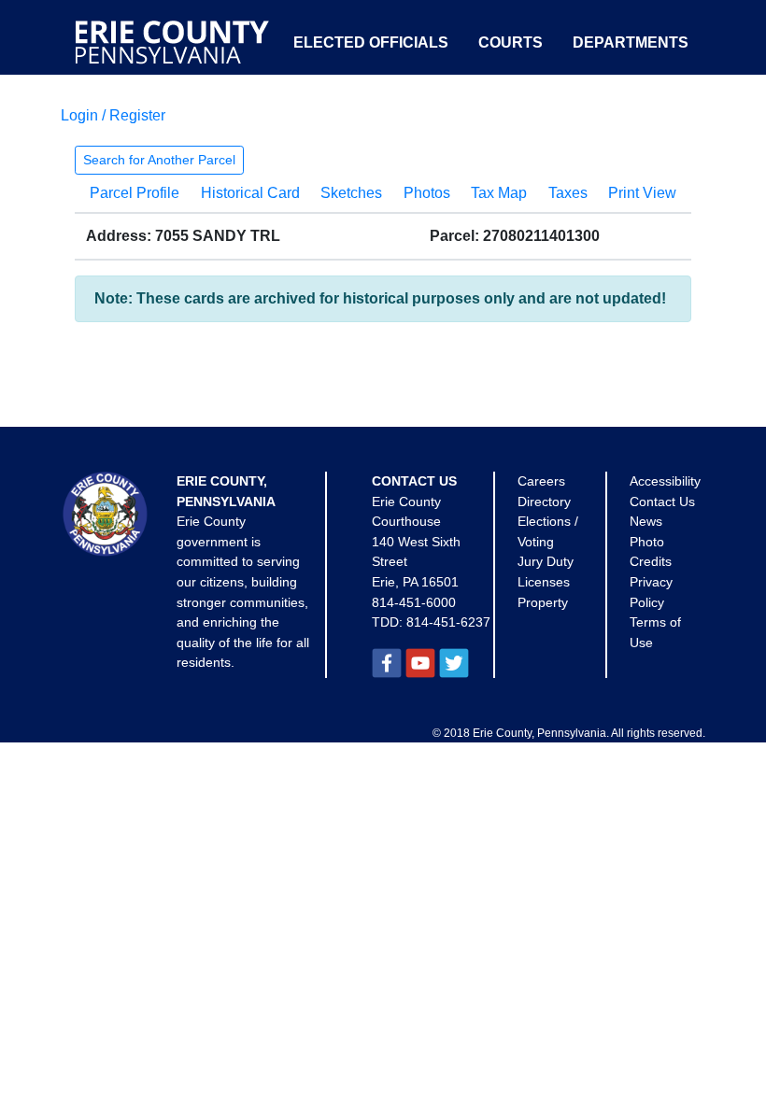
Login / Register (113, 115)
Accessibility (665, 480)
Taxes (568, 193)
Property (543, 602)
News (646, 521)
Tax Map (499, 193)
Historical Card (250, 193)
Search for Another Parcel (159, 159)
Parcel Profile (134, 193)
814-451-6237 (448, 622)
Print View (642, 193)
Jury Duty (546, 561)
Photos (427, 193)
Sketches (351, 193)
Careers (541, 480)
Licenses (544, 581)
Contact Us (662, 501)
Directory (544, 501)
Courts (510, 42)
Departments (630, 42)
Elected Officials (370, 42)
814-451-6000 (414, 602)
